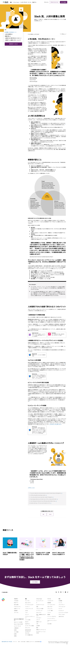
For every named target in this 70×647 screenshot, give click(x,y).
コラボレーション (31, 487)
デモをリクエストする (54, 2)
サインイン (46, 2)
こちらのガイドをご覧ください (55, 424)
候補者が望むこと (8, 36)
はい (43, 514)
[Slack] (5, 2)
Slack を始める (63, 2)
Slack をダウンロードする (6, 641)
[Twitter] (60, 34)
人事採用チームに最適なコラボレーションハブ (13, 40)
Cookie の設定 (23, 641)
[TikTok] (67, 592)
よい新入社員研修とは (8, 34)
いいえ (50, 514)
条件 (19, 641)
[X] (63, 592)
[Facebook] (62, 34)
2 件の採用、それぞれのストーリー (11, 32)
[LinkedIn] (63, 34)
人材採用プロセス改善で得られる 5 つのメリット (13, 38)
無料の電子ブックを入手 (13, 43)
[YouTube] (65, 592)
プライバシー (15, 641)
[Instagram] (58, 592)
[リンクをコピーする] (65, 34)
